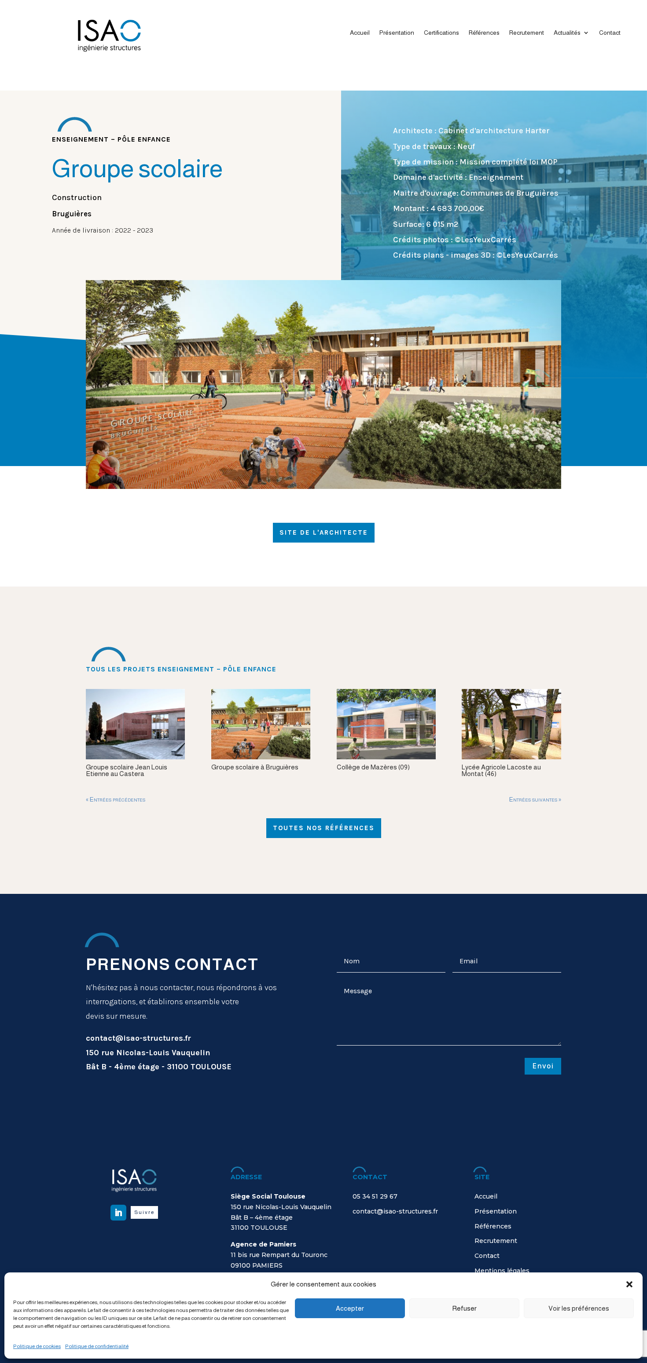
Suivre (144, 1212)
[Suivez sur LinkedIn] (118, 1213)
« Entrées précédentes (115, 799)
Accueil (360, 32)
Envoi (543, 1065)
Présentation (396, 32)
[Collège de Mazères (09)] (386, 724)
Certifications (441, 32)
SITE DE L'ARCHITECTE (323, 532)
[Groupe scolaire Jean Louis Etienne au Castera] (135, 724)
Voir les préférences (578, 1308)
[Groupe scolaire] (323, 486)
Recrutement (526, 32)
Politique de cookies (37, 1346)
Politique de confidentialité (97, 1346)
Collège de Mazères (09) (373, 767)
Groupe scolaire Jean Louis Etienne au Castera (126, 770)
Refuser (464, 1308)
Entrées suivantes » (535, 799)
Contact (610, 32)
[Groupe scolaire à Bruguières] (260, 724)
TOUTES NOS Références (324, 828)
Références (484, 32)
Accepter (350, 1308)
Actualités (567, 32)
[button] (629, 1284)
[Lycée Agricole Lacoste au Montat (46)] (511, 724)
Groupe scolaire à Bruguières (254, 767)
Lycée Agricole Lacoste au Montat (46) (501, 770)
